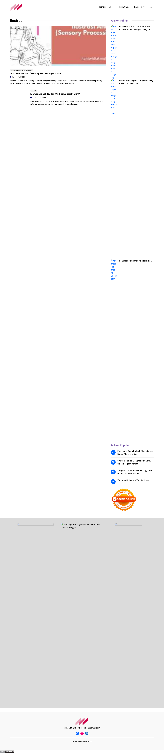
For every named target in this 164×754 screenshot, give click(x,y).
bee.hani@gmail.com (90, 728)
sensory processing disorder (21, 70)
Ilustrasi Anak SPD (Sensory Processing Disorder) (36, 73)
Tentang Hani (105, 7)
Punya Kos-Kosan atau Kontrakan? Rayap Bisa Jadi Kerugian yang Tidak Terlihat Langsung (136, 29)
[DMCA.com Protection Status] (7, 752)
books (34, 91)
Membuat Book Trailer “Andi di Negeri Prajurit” (55, 94)
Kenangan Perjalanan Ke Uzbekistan (135, 261)
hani (13, 77)
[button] (150, 7)
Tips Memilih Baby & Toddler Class (133, 480)
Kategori (138, 7)
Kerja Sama (124, 7)
